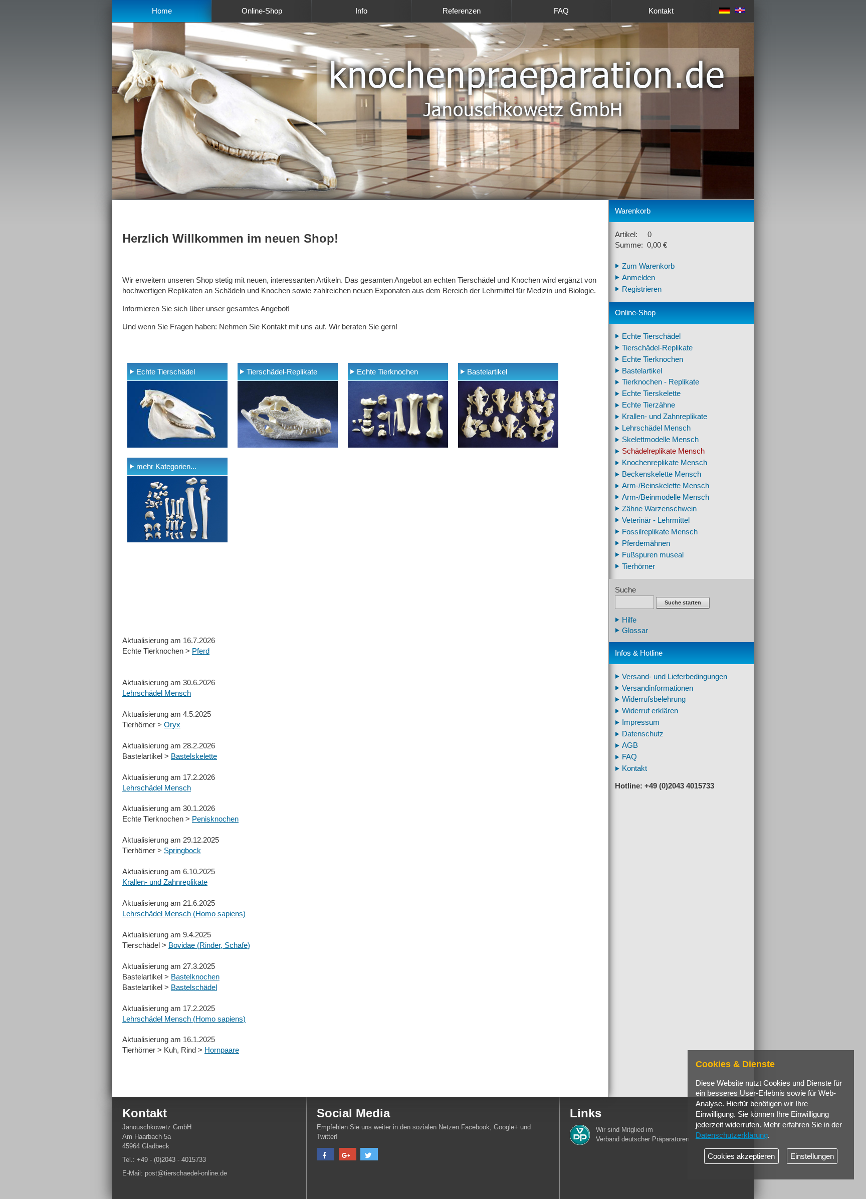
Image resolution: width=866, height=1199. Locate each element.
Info (361, 11)
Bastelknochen (195, 977)
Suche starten (683, 603)
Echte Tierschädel (165, 372)
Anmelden (638, 278)
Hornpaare (221, 1050)
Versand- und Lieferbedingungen (674, 677)
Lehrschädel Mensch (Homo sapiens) (184, 914)
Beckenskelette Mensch (661, 474)
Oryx (172, 725)
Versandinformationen (657, 688)
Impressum (641, 722)
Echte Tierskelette (651, 393)
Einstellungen (812, 1156)
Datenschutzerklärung (732, 1135)
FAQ (561, 11)
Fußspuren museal (653, 555)
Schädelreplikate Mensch (663, 451)
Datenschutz (643, 734)
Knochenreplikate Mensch (664, 463)
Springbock (182, 851)
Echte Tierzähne (648, 405)
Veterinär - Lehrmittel (656, 520)
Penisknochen (215, 819)
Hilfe (629, 620)
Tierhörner (638, 566)
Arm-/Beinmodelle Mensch (665, 497)
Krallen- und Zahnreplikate (164, 882)
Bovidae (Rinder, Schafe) (209, 945)
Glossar (635, 631)
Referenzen (462, 11)
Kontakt (661, 11)
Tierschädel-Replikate (282, 372)
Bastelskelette (194, 756)
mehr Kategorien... (166, 467)
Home (162, 11)
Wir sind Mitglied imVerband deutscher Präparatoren (642, 1134)
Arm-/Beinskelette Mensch (665, 486)
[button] (325, 1155)
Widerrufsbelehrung (654, 699)
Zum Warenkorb (648, 266)
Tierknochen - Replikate (660, 382)
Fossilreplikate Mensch (660, 532)
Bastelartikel (487, 372)
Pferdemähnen (646, 543)
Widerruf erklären (650, 711)
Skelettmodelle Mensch (660, 440)
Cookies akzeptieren (741, 1156)
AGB (630, 745)
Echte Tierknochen (387, 372)
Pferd (200, 651)
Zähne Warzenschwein (659, 509)
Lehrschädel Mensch (156, 693)
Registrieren (642, 289)
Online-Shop (262, 11)
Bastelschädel (194, 987)
